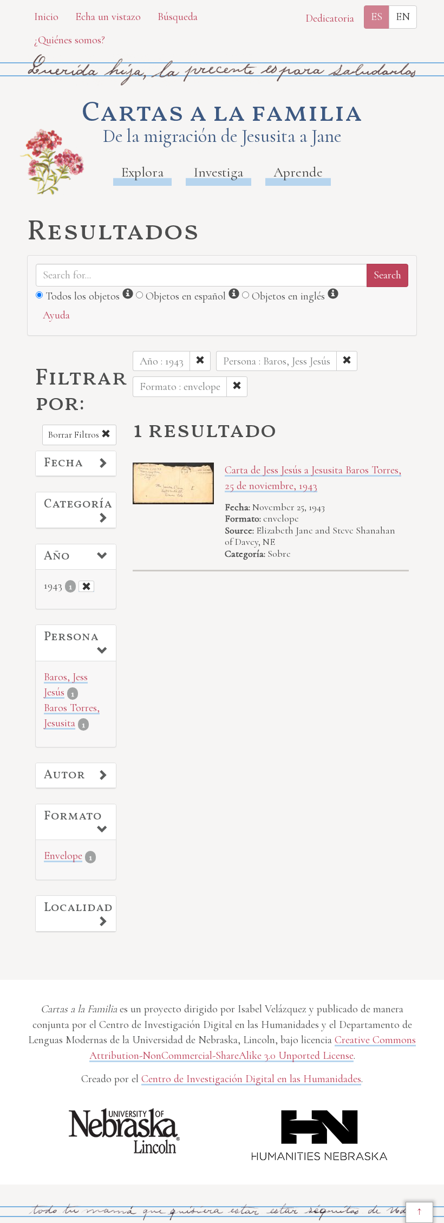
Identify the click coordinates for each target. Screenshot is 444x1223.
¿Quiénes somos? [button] (69, 40)
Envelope (63, 855)
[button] (76, 463)
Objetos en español (186, 296)
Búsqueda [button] (178, 16)
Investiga (218, 172)
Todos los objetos (82, 296)
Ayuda (56, 315)
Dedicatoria (329, 18)
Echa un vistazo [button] (108, 16)
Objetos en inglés (288, 296)
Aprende (298, 172)
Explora (142, 172)
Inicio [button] (46, 16)
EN (403, 16)
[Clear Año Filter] (86, 586)
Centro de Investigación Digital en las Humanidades (251, 1078)
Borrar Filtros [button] (74, 434)
